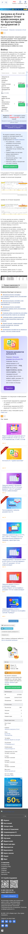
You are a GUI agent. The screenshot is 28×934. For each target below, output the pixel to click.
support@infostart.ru (8, 892)
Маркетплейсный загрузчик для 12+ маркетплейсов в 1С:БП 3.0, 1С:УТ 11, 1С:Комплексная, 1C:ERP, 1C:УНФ (14, 437)
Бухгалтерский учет (10, 771)
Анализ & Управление (11, 829)
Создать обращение (10, 896)
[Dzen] (14, 921)
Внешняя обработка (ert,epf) (12, 739)
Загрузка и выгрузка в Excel (12, 729)
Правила (4, 868)
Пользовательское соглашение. (10, 907)
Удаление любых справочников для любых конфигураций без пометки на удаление (12, 319)
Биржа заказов (9, 853)
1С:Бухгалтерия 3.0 (10, 748)
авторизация (13, 640)
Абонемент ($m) (9, 775)
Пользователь (8, 735)
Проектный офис (9, 844)
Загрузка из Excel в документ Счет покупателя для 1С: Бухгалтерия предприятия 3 (12, 302)
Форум (6, 856)
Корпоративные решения (12, 835)
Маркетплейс (8, 841)
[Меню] (2, 2)
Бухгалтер (8, 733)
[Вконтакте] (6, 921)
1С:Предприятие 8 (9, 744)
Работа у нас (5, 872)
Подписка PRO (6, 866)
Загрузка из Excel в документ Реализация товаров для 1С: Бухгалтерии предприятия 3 (13, 308)
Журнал (6, 820)
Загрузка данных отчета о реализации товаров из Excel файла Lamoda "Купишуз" (13, 610)
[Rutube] (6, 926)
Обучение (7, 838)
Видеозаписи (8, 850)
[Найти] (25, 816)
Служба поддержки (10, 878)
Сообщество (5, 864)
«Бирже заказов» (19, 139)
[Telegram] (2, 921)
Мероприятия (8, 847)
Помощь (4, 870)
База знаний (8, 823)
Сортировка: (10, 631)
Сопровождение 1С (10, 832)
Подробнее (9, 388)
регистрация (5, 640)
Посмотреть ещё (13, 621)
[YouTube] (2, 926)
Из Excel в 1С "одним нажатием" (12, 460)
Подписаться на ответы (8, 625)
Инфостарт (4, 412)
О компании (5, 862)
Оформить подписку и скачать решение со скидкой (14, 126)
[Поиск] (6, 2)
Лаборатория (8, 826)
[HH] (10, 921)
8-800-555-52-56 (7, 890)
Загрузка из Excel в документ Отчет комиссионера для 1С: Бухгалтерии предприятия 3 (12, 19)
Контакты (4, 874)
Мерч (5, 859)
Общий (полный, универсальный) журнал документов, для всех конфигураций (12, 325)
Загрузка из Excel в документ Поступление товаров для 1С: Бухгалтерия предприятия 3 (14, 296)
